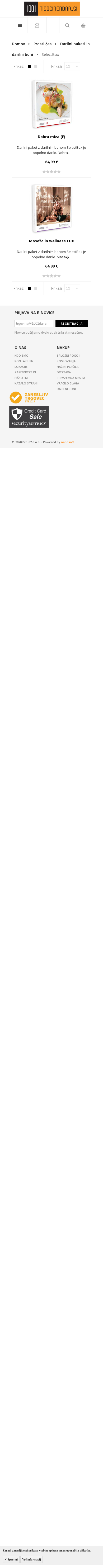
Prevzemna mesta (71, 378)
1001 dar (52, 9)
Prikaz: (18, 66)
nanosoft (67, 442)
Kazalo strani (26, 383)
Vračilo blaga (68, 383)
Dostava (64, 372)
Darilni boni (66, 389)
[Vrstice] (35, 66)
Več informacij (31, 1559)
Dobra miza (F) (51, 136)
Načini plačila (67, 367)
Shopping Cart (83, 25)
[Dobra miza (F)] (51, 103)
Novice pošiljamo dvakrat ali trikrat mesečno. (49, 332)
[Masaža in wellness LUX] (51, 208)
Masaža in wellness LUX (51, 240)
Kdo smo (22, 355)
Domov (18, 43)
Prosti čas (43, 43)
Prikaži (56, 66)
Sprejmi (12, 1559)
